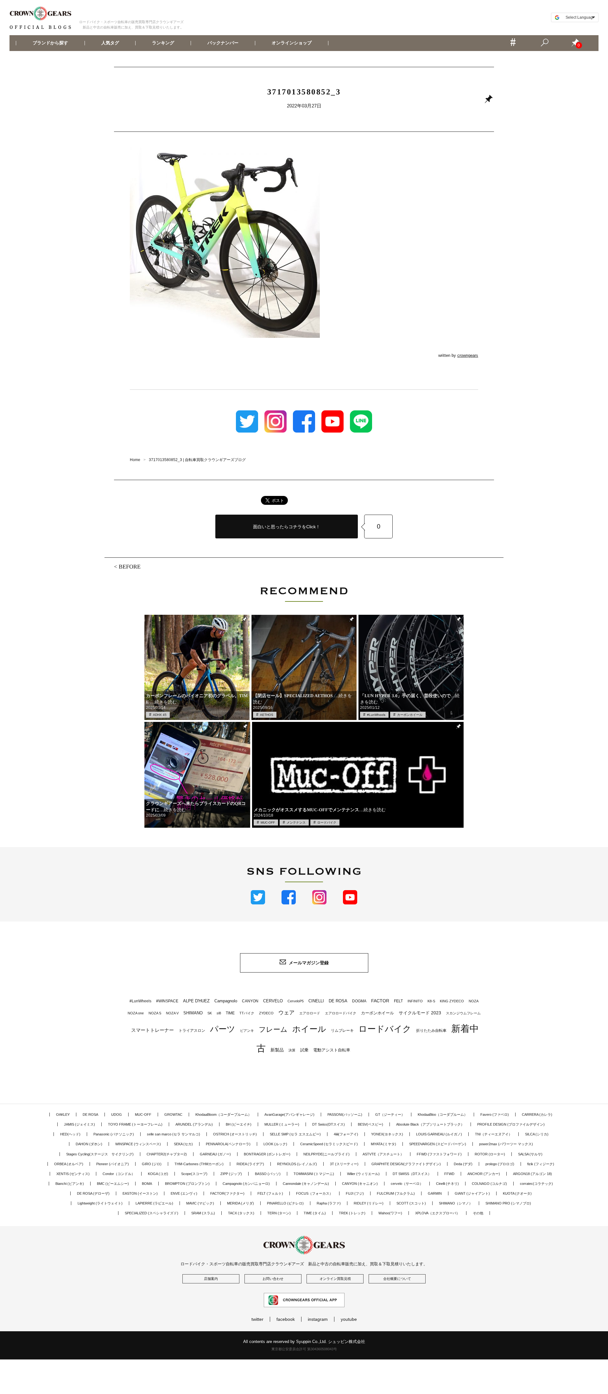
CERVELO (273, 1001)
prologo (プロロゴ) (499, 1164)
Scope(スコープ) (194, 1174)
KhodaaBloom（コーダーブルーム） (223, 1114)
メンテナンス (296, 822)
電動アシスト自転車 (331, 1050)
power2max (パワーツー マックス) (506, 1144)
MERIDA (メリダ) (240, 1203)
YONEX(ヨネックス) (387, 1134)
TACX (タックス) (241, 1213)
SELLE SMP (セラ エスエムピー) (295, 1134)
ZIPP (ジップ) (231, 1174)
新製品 (277, 1049)
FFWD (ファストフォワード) (439, 1154)
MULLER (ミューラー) (281, 1124)
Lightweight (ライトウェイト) (100, 1203)
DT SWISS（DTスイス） (412, 1174)
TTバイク (246, 1013)
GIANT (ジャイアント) (472, 1193)
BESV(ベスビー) (370, 1124)
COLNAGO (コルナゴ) (489, 1183)
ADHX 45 (160, 714)
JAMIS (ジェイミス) (79, 1124)
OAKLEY (63, 1114)
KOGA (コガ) (158, 1174)
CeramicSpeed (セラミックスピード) (329, 1144)
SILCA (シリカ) (536, 1134)
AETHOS (266, 714)
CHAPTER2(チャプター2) (167, 1154)
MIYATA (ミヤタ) (383, 1144)
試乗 (304, 1050)
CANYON (250, 1001)
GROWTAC (173, 1114)
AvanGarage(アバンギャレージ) (289, 1114)
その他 (478, 1213)
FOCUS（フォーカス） (314, 1193)
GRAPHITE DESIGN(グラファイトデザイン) (406, 1164)
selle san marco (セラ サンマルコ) (173, 1134)
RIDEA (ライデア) (250, 1164)
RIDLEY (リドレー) (368, 1203)
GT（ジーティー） (390, 1114)
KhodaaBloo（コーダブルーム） (442, 1114)
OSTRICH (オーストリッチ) (235, 1134)
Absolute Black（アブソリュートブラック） (430, 1124)
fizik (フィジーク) (540, 1164)
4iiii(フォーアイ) (346, 1134)
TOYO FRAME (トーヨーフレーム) (135, 1124)
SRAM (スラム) (203, 1213)
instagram (318, 1319)
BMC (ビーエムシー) (113, 1183)
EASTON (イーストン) (140, 1193)
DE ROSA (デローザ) (93, 1193)
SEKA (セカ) (183, 1144)
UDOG (116, 1114)
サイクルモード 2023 (420, 1012)
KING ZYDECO (452, 1001)
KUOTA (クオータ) (517, 1193)
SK (209, 1013)
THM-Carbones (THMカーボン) (199, 1164)
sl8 (219, 1013)
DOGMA (359, 1001)
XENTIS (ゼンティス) (73, 1174)
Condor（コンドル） (119, 1174)
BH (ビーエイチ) (238, 1124)
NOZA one (136, 1013)
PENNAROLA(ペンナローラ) (228, 1144)
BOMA (147, 1183)
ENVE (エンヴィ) (184, 1193)
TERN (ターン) (279, 1213)
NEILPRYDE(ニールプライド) (326, 1154)
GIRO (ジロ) (152, 1164)
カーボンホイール (409, 714)
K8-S (431, 1001)
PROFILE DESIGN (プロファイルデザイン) (511, 1124)
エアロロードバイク (340, 1013)
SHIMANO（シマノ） (455, 1203)
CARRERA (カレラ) (537, 1114)
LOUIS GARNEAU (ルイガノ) (439, 1134)
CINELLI (316, 1001)
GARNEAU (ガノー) (215, 1154)
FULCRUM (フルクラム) (396, 1193)
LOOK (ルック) (275, 1144)
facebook (285, 1319)
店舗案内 (211, 1279)
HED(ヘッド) (70, 1134)
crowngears (467, 355)
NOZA (473, 1001)
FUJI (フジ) (355, 1193)
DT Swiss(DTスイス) (328, 1124)
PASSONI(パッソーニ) (344, 1114)
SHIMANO (193, 1013)
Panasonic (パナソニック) (113, 1134)
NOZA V (172, 1013)
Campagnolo (225, 1001)
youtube (349, 1319)
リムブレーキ (342, 1030)
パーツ (222, 1029)
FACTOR (380, 1000)
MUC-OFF (268, 822)
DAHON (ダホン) (89, 1144)
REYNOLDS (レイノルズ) (297, 1164)
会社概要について (397, 1279)
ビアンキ (247, 1030)
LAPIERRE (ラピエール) (154, 1203)
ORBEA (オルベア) (68, 1164)
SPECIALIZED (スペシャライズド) (151, 1213)
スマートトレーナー (152, 1030)
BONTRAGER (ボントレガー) (267, 1154)
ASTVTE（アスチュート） (383, 1154)
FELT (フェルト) (270, 1193)
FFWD (449, 1174)
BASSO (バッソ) (268, 1174)
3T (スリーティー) (344, 1164)
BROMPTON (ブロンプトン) (187, 1183)
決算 (291, 1050)
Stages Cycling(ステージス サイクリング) (100, 1154)
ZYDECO (266, 1013)
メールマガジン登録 (309, 962)
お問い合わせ (273, 1279)
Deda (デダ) (463, 1164)
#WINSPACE (167, 1001)
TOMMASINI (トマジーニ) (314, 1174)
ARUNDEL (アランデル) (194, 1124)
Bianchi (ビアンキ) (69, 1183)
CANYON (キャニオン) (360, 1183)
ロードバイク (326, 822)
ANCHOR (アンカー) (483, 1174)
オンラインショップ (291, 43)
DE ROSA (338, 1001)
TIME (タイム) (315, 1213)
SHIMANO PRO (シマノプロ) (508, 1203)
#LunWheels (376, 714)
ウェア (286, 1012)
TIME (230, 1013)
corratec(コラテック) (536, 1183)
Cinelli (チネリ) (447, 1183)
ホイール (309, 1029)
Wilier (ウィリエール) (363, 1174)
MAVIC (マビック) (200, 1203)
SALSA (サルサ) (530, 1154)
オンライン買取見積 (335, 1279)
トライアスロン (192, 1030)
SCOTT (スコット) (411, 1203)
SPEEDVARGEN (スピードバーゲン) (437, 1144)
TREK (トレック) (352, 1213)
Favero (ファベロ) (494, 1114)
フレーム (273, 1029)
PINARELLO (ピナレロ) (285, 1203)
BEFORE (130, 566)
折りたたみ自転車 (431, 1030)
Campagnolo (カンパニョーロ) (246, 1183)
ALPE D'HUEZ (196, 1001)
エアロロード (309, 1013)
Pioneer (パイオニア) (112, 1164)
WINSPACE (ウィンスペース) (138, 1144)
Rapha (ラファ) (329, 1203)
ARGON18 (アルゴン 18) (532, 1174)
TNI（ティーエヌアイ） (493, 1134)
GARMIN (435, 1193)
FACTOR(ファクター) (227, 1193)
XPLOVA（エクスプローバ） (437, 1213)
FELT (398, 1001)
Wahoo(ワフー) (390, 1213)
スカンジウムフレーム (463, 1013)
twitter (257, 1319)
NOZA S (155, 1013)
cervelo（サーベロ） (407, 1183)
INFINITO (415, 1001)
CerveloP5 (296, 1001)
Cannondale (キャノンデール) (306, 1183)
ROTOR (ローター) (490, 1154)
